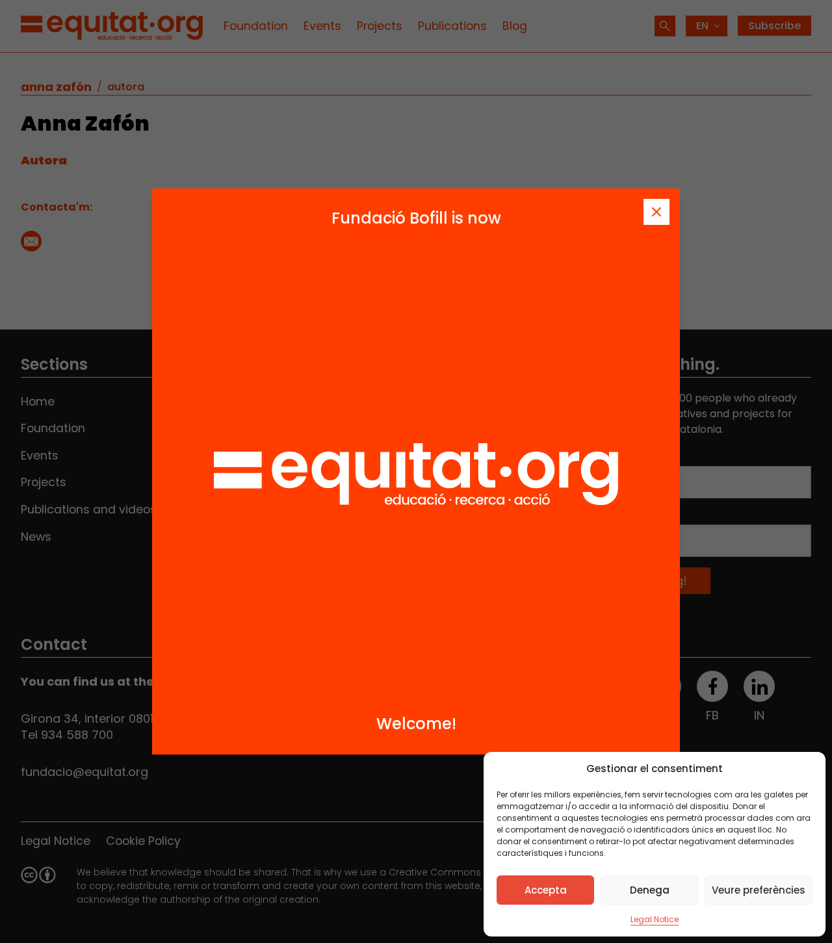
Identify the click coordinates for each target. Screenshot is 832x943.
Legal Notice (654, 919)
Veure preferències (758, 890)
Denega (650, 890)
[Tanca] (657, 212)
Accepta (546, 890)
